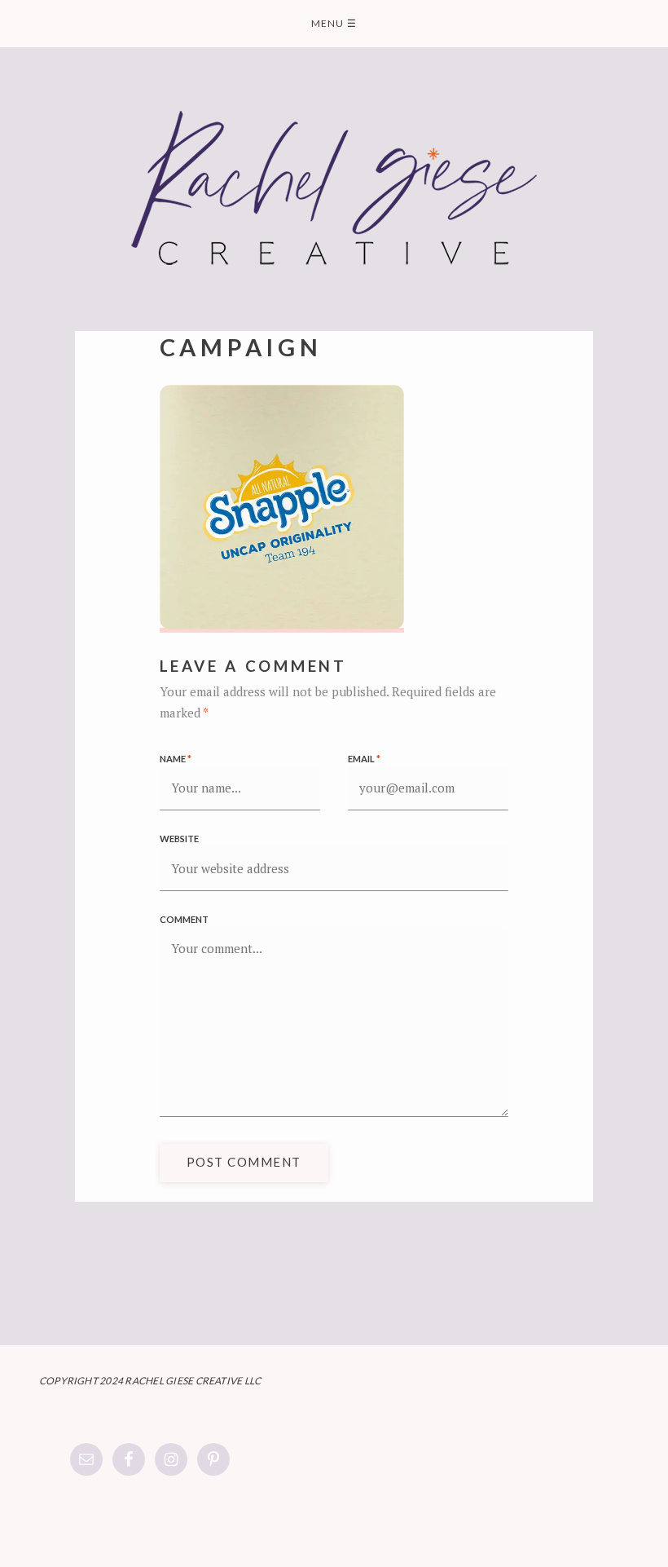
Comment (184, 919)
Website (179, 838)
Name (175, 758)
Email (364, 758)
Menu (334, 23)
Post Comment (244, 1161)
